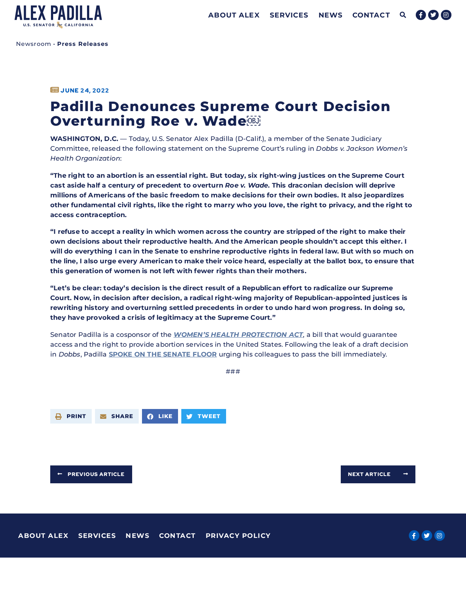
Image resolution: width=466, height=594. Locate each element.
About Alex (234, 15)
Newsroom (33, 43)
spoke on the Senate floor (163, 354)
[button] (403, 15)
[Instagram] (446, 15)
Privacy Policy (238, 536)
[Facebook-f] (421, 15)
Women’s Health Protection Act (238, 335)
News (331, 15)
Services (289, 15)
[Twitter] (433, 15)
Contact (371, 15)
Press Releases (82, 43)
